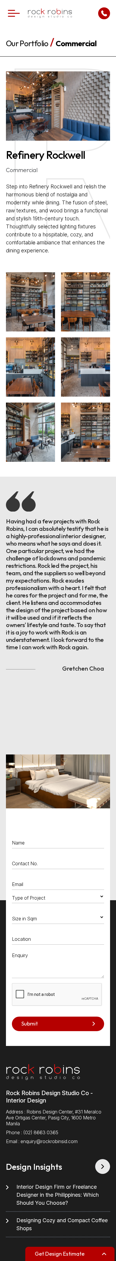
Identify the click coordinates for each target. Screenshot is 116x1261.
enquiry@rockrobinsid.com (49, 1141)
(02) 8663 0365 (40, 1132)
